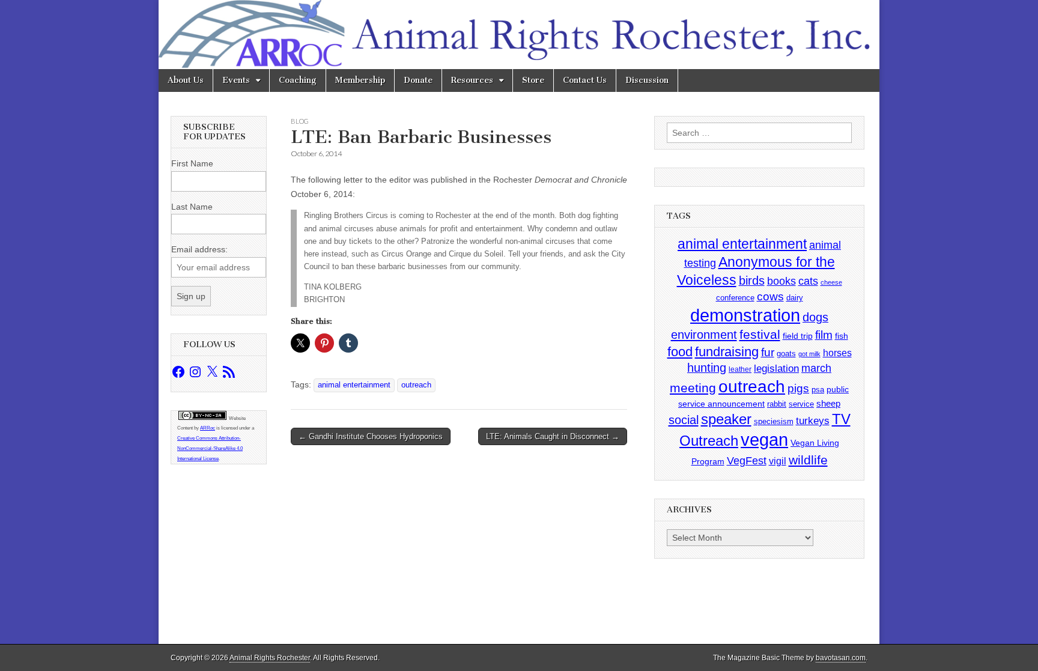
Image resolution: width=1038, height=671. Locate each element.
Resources (472, 80)
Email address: (199, 249)
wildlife (808, 460)
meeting (693, 388)
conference (735, 297)
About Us (186, 80)
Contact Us (585, 80)
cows (770, 296)
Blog (300, 121)
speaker (726, 419)
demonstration (745, 315)
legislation (776, 368)
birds (752, 280)
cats (808, 281)
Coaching (298, 80)
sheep (828, 403)
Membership (360, 80)
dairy (794, 297)
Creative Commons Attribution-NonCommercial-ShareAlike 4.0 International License (210, 448)
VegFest (746, 461)
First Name (192, 163)
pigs (798, 388)
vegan (764, 439)
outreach (416, 385)
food (680, 351)
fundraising (727, 351)
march (816, 368)
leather (740, 369)
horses (837, 353)
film (824, 335)
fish (841, 336)
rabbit (776, 403)
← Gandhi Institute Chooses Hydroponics (371, 436)
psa (818, 389)
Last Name (192, 206)
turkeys (813, 421)
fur (767, 352)
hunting (706, 367)
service (801, 403)
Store (533, 80)
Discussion (647, 80)
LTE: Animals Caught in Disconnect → (552, 436)
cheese (831, 282)
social (684, 420)
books (781, 281)
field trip (798, 336)
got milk (809, 353)
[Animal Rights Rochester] (519, 34)
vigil (777, 460)
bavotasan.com (841, 658)
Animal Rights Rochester (269, 658)
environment (704, 334)
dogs (815, 317)
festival (759, 334)
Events (236, 80)
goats (786, 353)
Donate (418, 80)
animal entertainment (354, 385)
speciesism (774, 421)
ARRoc (207, 428)
